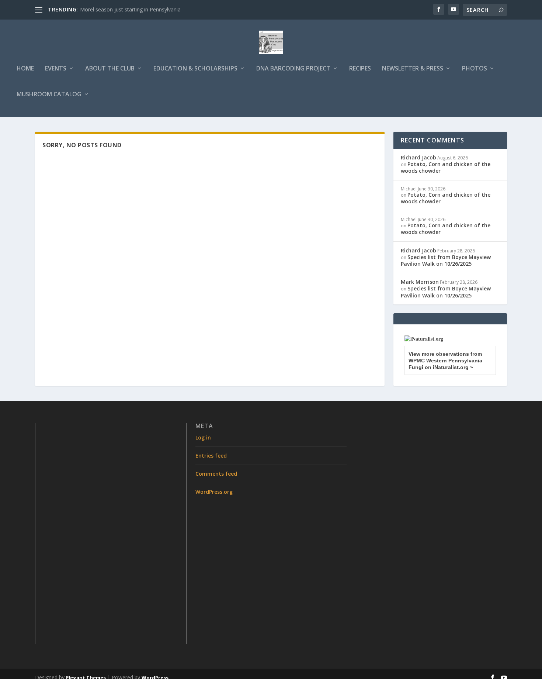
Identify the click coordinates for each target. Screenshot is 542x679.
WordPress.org (214, 491)
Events (55, 68)
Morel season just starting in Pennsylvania (130, 9)
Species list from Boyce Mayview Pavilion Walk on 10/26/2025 (446, 260)
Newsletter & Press (412, 68)
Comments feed (216, 473)
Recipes (360, 68)
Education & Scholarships (195, 68)
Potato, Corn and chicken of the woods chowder (445, 167)
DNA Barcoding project (293, 68)
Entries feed (211, 455)
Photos (474, 68)
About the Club (110, 68)
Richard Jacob (418, 157)
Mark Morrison (420, 281)
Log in (203, 437)
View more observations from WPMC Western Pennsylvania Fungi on (445, 360)
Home (25, 68)
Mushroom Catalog (49, 94)
